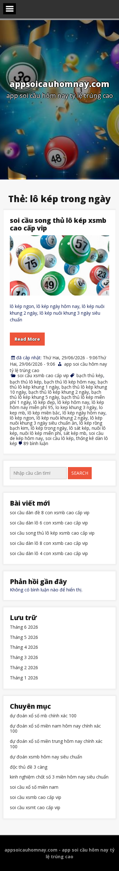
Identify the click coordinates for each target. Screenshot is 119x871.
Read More (27, 339)
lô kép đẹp (44, 402)
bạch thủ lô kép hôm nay (69, 382)
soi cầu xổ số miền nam (34, 787)
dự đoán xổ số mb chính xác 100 (43, 716)
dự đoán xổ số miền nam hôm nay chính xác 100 (55, 728)
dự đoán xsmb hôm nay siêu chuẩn (46, 757)
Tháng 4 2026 (24, 647)
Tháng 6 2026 (24, 627)
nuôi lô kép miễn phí (40, 433)
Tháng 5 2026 (24, 637)
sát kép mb (74, 433)
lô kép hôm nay (73, 402)
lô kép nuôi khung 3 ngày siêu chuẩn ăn (56, 420)
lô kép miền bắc (44, 413)
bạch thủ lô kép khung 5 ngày (55, 394)
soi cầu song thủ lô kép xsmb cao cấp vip (58, 224)
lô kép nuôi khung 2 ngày (62, 418)
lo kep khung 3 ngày (76, 407)
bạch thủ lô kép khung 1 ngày (59, 384)
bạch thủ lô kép (26, 382)
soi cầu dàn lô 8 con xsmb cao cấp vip (49, 543)
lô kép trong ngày (49, 428)
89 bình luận (35, 443)
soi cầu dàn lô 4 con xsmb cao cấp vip (49, 553)
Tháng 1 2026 (24, 678)
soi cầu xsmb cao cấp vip (43, 375)
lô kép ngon (22, 418)
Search (79, 473)
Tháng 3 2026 (24, 657)
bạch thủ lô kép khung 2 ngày (59, 392)
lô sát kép (79, 428)
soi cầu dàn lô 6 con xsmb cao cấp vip (49, 523)
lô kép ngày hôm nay (84, 413)
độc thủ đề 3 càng (28, 767)
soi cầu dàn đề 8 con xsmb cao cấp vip (49, 513)
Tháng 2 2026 (24, 667)
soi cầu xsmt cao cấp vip (35, 807)
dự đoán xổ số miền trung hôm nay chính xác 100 (56, 744)
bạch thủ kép (89, 375)
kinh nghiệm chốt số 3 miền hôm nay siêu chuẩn (59, 777)
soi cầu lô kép (59, 438)
